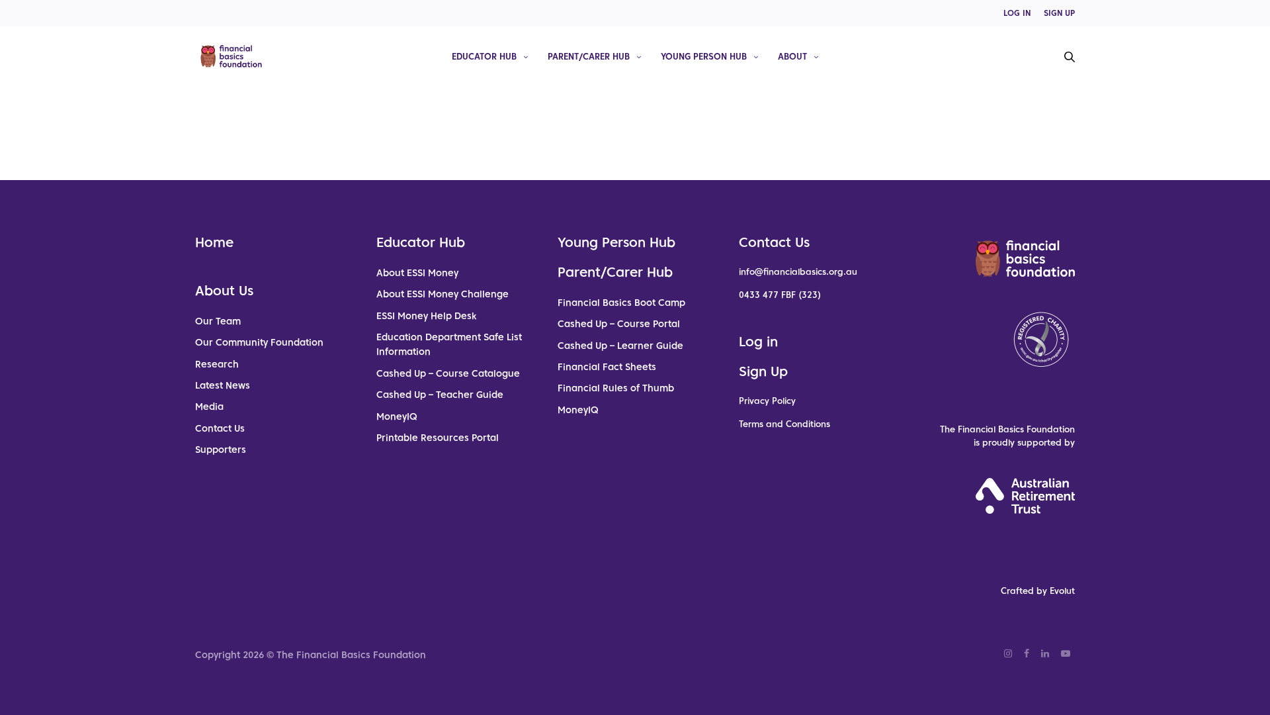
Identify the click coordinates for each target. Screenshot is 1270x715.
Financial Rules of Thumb (616, 388)
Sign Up (763, 371)
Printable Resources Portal (437, 437)
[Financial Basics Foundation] (231, 56)
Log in (758, 342)
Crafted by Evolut (1038, 591)
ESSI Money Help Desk (426, 315)
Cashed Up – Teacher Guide (439, 394)
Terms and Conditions (784, 424)
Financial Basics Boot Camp (621, 302)
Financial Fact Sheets (607, 366)
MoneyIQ (396, 416)
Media (209, 406)
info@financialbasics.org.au (798, 272)
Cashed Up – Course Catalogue (448, 373)
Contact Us (220, 428)
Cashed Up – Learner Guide (620, 345)
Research (217, 364)
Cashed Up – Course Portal (619, 323)
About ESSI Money (417, 272)
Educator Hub (484, 56)
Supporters (220, 449)
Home (214, 242)
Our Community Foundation (259, 342)
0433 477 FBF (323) (780, 295)
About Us (224, 291)
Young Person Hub (704, 56)
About (792, 56)
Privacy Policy (767, 401)
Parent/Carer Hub (589, 56)
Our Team (218, 321)
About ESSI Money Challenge (442, 294)
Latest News (222, 385)
